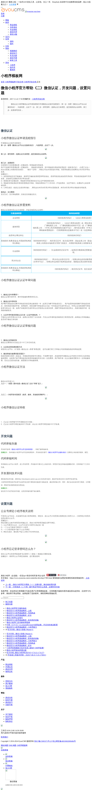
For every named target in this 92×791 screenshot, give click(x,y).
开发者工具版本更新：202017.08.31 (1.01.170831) (27, 655)
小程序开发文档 (30, 82)
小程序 (12, 65)
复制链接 (56, 578)
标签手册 (9, 700)
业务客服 (9, 756)
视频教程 (13, 51)
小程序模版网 (22, 745)
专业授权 (13, 30)
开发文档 (19, 82)
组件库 (12, 67)
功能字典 (9, 705)
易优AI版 (13, 34)
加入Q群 (8, 686)
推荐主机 (9, 671)
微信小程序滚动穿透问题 (16, 650)
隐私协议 (9, 721)
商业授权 (13, 25)
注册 (2, 16)
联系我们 (4, 737)
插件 (11, 44)
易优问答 (9, 698)
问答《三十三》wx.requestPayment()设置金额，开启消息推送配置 (32, 625)
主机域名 (13, 27)
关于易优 (9, 714)
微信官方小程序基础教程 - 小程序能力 (22, 627)
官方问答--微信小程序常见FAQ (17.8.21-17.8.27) (25, 653)
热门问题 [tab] (9, 602)
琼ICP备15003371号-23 (43, 741)
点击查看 (12, 4)
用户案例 (9, 683)
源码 (11, 41)
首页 (2, 82)
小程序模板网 (10, 82)
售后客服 (9, 761)
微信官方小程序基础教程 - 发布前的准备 (23, 620)
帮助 (7, 48)
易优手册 (13, 58)
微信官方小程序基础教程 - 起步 (19, 615)
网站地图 (4, 745)
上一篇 (30, 584)
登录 (2, 14)
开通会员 (9, 667)
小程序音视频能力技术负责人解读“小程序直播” (25, 648)
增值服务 (9, 688)
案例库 (12, 70)
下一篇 (32, 587)
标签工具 (13, 60)
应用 (7, 39)
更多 (7, 63)
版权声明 (9, 719)
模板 (7, 20)
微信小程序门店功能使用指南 (18, 622)
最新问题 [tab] (9, 604)
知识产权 (9, 717)
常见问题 (13, 55)
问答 (7, 46)
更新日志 (9, 681)
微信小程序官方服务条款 (16, 608)
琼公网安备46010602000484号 (64, 741)
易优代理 (13, 32)
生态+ (7, 37)
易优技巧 (13, 53)
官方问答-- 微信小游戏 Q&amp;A (20, 630)
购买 (7, 22)
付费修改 (9, 766)
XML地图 (12, 745)
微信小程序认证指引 (15, 618)
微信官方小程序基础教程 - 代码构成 (21, 613)
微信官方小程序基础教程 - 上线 (19, 611)
